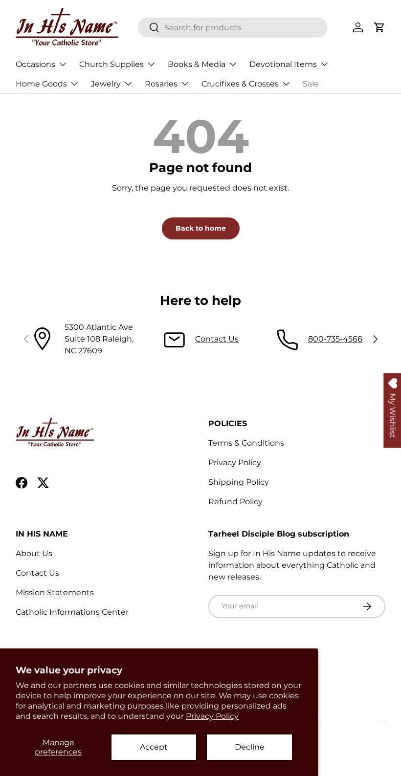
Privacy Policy (212, 716)
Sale (311, 83)
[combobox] (233, 28)
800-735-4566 (335, 339)
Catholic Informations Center (72, 612)
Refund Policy (235, 501)
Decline (250, 747)
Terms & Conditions (246, 443)
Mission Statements (55, 592)
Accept (154, 747)
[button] (379, 27)
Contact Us (217, 339)
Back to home (201, 228)
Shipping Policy (238, 482)
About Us (34, 553)
